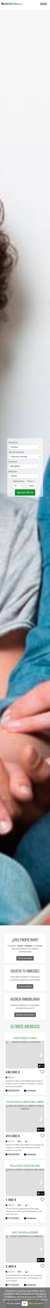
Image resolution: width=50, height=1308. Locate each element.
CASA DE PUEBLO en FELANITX (25, 1038)
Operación (13, 442)
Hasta (31, 486)
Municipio (12, 471)
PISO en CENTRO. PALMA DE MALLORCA (25, 1165)
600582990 (14, 1090)
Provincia (12, 461)
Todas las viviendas (18, 456)
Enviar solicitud (25, 986)
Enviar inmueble (25, 958)
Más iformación (36, 1303)
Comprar (14, 447)
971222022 (14, 1218)
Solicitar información (25, 1015)
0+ (15, 486)
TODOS (13, 476)
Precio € (31, 481)
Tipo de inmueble (16, 452)
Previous (9, 1055)
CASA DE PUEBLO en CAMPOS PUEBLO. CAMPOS (25, 1102)
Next (40, 1055)
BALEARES (15, 466)
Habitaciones (18, 481)
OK (24, 1303)
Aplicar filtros (25, 492)
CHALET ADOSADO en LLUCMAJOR (25, 1232)
